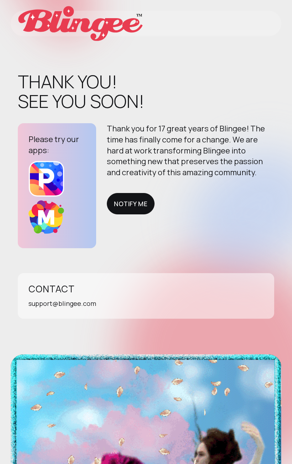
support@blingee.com (62, 303)
